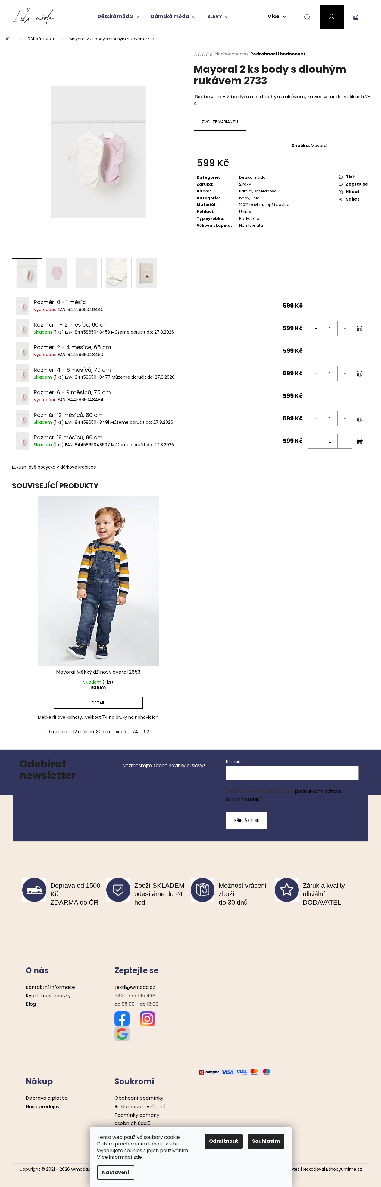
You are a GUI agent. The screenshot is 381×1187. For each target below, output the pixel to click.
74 (135, 732)
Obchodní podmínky (139, 1098)
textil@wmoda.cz (134, 987)
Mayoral (319, 146)
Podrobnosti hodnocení (277, 54)
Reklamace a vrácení (139, 1106)
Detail (98, 703)
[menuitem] (118, 17)
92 (146, 732)
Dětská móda (252, 177)
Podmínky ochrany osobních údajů (136, 1119)
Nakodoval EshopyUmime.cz (332, 1169)
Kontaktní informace (50, 987)
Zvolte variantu (220, 122)
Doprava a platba (47, 1098)
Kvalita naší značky (48, 995)
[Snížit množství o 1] (315, 328)
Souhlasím (266, 1141)
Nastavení (115, 1172)
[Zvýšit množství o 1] (344, 328)
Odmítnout (223, 1141)
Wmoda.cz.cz (85, 1169)
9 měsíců (57, 732)
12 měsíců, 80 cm (91, 732)
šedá (121, 732)
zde (137, 1157)
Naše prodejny (43, 1106)
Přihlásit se (246, 820)
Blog (31, 1004)
